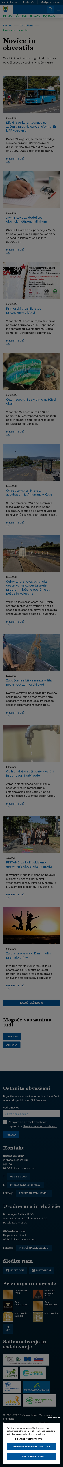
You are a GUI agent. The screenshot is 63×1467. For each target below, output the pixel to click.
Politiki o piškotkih (37, 1434)
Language (51, 1417)
